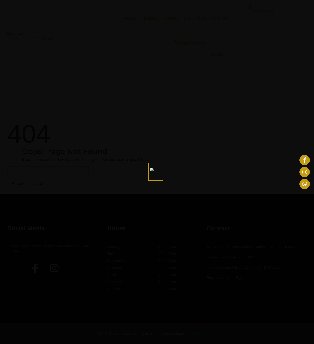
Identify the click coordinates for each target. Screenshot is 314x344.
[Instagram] (304, 172)
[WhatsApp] (304, 184)
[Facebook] (304, 160)
